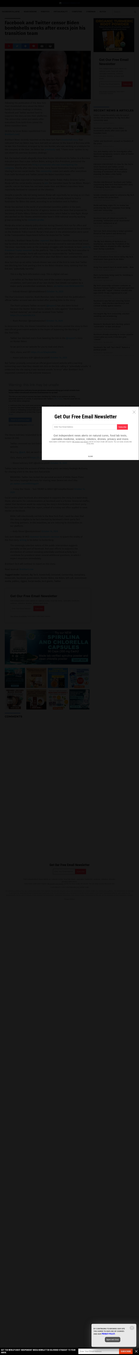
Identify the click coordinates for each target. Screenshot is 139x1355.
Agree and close (112, 1339)
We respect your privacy (80, 442)
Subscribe (126, 1351)
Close (90, 456)
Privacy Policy (108, 1334)
